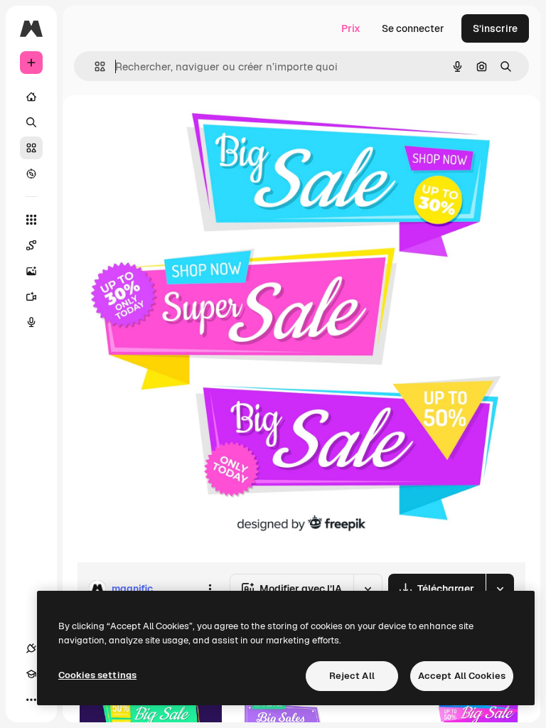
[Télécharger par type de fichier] (500, 589)
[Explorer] (31, 173)
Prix (350, 28)
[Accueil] (31, 96)
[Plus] (31, 699)
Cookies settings (97, 675)
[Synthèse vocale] (31, 322)
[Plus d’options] (210, 588)
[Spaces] (31, 245)
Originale (170, 127)
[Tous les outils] (31, 219)
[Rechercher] (31, 122)
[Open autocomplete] (94, 66)
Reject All (352, 676)
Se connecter (413, 28)
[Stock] (31, 147)
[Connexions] (31, 648)
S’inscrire (495, 28)
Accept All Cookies (461, 676)
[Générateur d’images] (31, 270)
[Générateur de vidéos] (31, 296)
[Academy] (31, 674)
